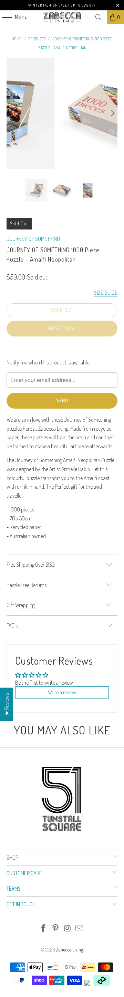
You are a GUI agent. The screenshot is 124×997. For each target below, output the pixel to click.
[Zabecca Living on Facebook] (44, 928)
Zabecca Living (69, 949)
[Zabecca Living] (62, 17)
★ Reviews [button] (6, 704)
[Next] (112, 113)
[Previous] (11, 113)
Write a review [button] (62, 692)
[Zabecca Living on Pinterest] (56, 928)
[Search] (98, 17)
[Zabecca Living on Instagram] (68, 928)
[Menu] (3, 17)
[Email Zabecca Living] (79, 928)
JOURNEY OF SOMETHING (33, 238)
